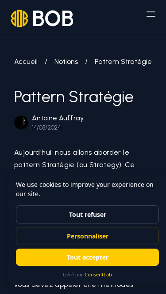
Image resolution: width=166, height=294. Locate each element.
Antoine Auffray (58, 118)
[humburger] (151, 14)
